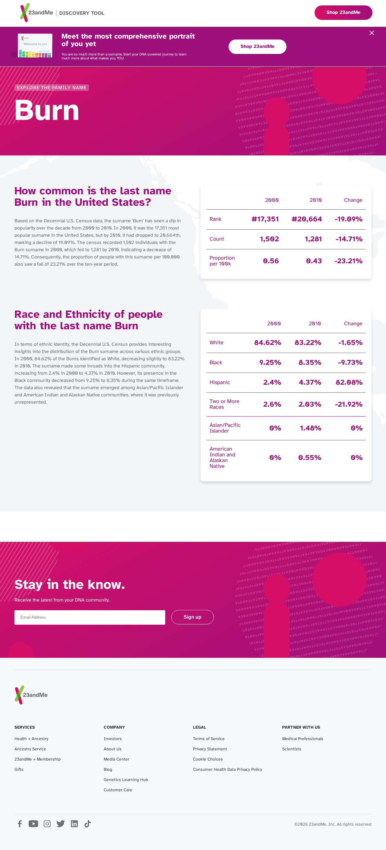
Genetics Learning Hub (126, 780)
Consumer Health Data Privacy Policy (227, 769)
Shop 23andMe (257, 46)
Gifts (19, 769)
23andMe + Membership (37, 759)
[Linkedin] (74, 826)
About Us (113, 749)
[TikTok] (87, 826)
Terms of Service (209, 739)
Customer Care (118, 790)
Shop (343, 12)
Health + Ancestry (31, 739)
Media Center (116, 759)
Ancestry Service (30, 749)
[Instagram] (47, 826)
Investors (113, 739)
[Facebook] (19, 826)
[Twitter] (60, 826)
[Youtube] (33, 826)
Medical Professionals (302, 739)
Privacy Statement (210, 749)
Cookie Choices (208, 759)
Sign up (192, 617)
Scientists (291, 749)
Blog (108, 769)
